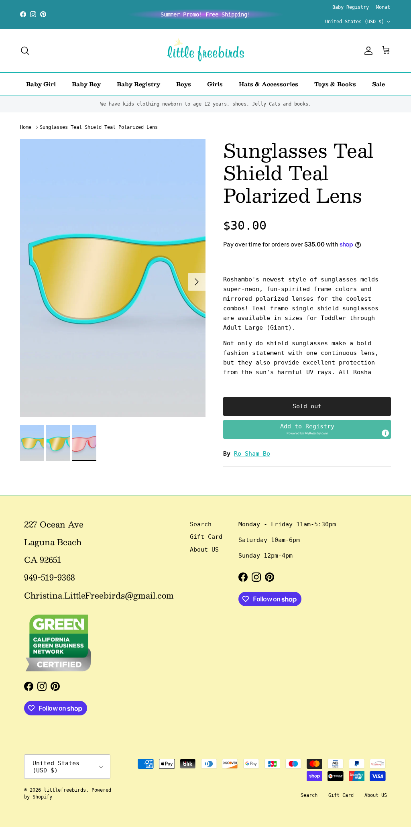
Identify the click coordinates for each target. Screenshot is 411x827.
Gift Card (206, 536)
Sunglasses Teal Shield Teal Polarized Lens (99, 127)
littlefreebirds (65, 790)
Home (25, 127)
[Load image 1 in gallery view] (113, 278)
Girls (215, 84)
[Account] (366, 50)
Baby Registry (350, 7)
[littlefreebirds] (206, 51)
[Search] (25, 50)
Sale (378, 84)
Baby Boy (86, 84)
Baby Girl (41, 84)
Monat (383, 7)
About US (204, 549)
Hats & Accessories (268, 84)
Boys (183, 84)
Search (201, 524)
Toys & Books (335, 84)
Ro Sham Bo (252, 453)
